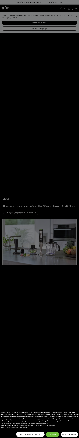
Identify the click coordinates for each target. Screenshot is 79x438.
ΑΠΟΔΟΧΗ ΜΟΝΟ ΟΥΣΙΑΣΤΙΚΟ (30, 434)
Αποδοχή (53, 434)
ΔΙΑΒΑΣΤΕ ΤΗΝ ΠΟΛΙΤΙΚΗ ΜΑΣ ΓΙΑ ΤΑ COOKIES (14, 428)
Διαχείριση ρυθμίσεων (69, 434)
